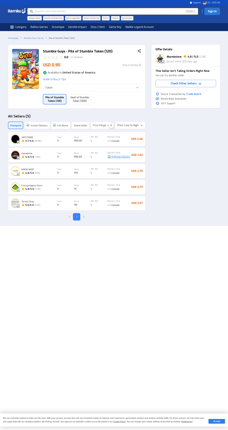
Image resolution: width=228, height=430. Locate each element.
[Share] (139, 51)
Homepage (13, 38)
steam (115, 18)
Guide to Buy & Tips (54, 79)
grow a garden (73, 18)
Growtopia (58, 27)
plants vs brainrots (53, 18)
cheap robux (34, 18)
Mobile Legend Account (139, 27)
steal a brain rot (91, 18)
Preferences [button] (186, 421)
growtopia (127, 18)
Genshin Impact (77, 27)
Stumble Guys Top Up (34, 38)
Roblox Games (39, 27)
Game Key (115, 27)
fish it (105, 18)
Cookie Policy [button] (119, 421)
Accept (216, 421)
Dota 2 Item (98, 27)
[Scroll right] (111, 125)
